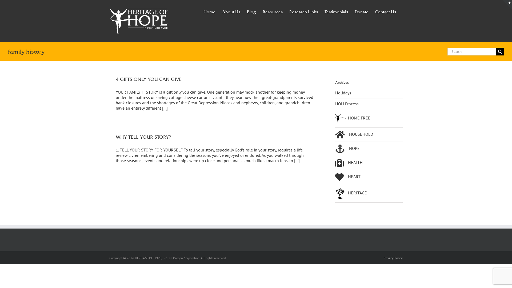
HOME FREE (359, 118)
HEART (354, 176)
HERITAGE (357, 192)
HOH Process (347, 103)
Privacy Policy (393, 258)
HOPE (354, 148)
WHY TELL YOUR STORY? (143, 137)
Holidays (343, 92)
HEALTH (355, 162)
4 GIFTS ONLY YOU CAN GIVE (149, 79)
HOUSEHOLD (361, 134)
